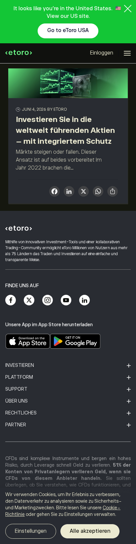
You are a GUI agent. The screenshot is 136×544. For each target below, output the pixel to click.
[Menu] (127, 53)
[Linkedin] (84, 300)
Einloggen (101, 53)
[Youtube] (66, 300)
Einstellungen (31, 531)
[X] (83, 192)
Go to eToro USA (68, 30)
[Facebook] (10, 300)
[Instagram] (47, 300)
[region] (68, 516)
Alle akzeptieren (90, 531)
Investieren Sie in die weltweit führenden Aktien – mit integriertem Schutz (65, 130)
